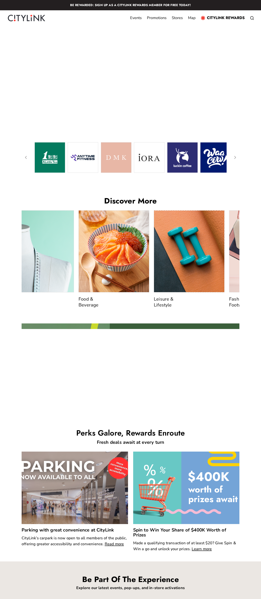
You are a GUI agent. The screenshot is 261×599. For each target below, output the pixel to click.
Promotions (157, 17)
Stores (177, 17)
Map (192, 17)
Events (136, 17)
